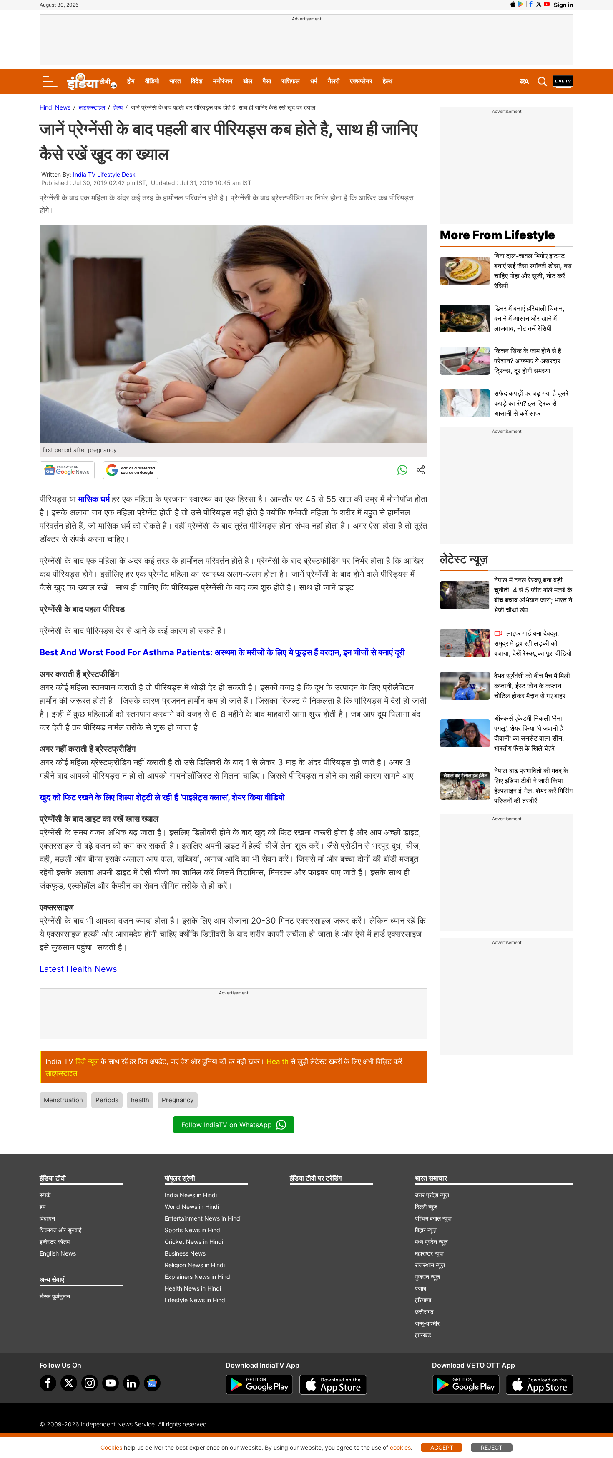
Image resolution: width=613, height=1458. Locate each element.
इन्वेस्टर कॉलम (55, 1241)
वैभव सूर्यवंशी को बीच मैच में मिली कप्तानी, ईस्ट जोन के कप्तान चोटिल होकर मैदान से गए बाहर (532, 686)
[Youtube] (110, 1383)
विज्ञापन (47, 1218)
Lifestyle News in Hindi (195, 1299)
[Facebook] (48, 1383)
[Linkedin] (131, 1383)
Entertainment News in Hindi (203, 1218)
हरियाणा (423, 1299)
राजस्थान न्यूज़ (430, 1264)
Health (277, 1061)
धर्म (313, 81)
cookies (400, 1447)
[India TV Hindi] (92, 81)
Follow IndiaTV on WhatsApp (226, 1125)
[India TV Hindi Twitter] (539, 4)
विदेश (197, 81)
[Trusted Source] (130, 470)
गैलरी (333, 81)
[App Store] (333, 1385)
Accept (441, 1447)
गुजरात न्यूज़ (427, 1276)
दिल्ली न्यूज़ (426, 1206)
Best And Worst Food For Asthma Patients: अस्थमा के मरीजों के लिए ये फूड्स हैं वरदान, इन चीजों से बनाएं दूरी (222, 652)
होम (131, 81)
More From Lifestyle (497, 235)
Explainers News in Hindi (198, 1276)
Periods (106, 1100)
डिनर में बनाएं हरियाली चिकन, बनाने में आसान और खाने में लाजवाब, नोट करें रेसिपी (529, 318)
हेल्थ (387, 81)
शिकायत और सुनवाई (61, 1229)
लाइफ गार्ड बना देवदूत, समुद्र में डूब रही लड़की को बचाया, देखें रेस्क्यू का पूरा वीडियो (533, 643)
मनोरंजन (223, 81)
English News (58, 1253)
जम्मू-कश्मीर (427, 1323)
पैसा (267, 81)
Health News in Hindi (193, 1288)
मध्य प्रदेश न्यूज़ (431, 1241)
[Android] (521, 4)
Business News (185, 1253)
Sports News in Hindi (193, 1229)
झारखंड (423, 1334)
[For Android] (466, 1385)
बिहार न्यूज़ (426, 1229)
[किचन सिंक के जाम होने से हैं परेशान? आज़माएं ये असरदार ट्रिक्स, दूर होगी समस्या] (465, 361)
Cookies (111, 1447)
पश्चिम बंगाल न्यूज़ (433, 1218)
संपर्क (45, 1194)
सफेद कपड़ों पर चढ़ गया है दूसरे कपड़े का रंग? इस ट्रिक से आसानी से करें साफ (531, 403)
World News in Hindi (192, 1206)
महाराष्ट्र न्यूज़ (429, 1253)
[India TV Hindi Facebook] (531, 4)
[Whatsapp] (402, 470)
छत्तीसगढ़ (424, 1311)
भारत (175, 81)
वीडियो (152, 81)
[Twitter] (68, 1383)
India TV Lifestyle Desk (104, 174)
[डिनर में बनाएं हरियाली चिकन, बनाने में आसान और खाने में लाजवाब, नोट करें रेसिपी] (465, 318)
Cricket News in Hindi (194, 1241)
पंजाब (420, 1288)
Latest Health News (78, 969)
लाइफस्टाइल (92, 107)
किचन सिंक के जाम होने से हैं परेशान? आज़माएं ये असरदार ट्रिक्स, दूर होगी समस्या (527, 361)
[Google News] (67, 470)
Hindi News (55, 107)
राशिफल (290, 81)
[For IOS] (539, 1385)
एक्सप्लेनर (361, 81)
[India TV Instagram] (89, 1383)
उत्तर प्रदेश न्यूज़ (432, 1194)
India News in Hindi (191, 1194)
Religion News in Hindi (195, 1264)
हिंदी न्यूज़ (87, 1061)
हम (42, 1206)
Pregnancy (177, 1100)
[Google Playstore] (259, 1385)
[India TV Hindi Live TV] (563, 81)
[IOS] (513, 4)
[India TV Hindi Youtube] (547, 4)
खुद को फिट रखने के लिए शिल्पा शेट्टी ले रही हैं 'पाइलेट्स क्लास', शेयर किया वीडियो (162, 797)
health (140, 1100)
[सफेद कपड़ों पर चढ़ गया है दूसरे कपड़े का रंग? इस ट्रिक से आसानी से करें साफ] (465, 403)
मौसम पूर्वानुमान (55, 1296)
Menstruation (63, 1100)
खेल (247, 81)
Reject (491, 1447)
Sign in (563, 4)
